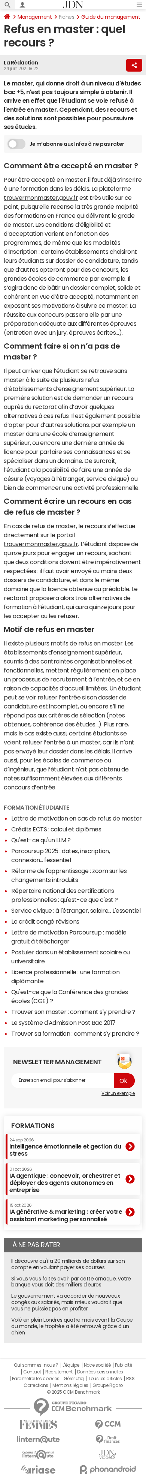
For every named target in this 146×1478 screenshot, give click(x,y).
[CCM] (107, 1424)
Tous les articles (105, 1378)
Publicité (123, 1365)
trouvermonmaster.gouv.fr (41, 198)
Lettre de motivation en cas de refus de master (76, 818)
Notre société (97, 1365)
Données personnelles (100, 1372)
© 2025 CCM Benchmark (73, 1392)
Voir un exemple (118, 1093)
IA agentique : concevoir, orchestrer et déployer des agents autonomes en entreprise (64, 1180)
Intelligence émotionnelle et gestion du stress (65, 1147)
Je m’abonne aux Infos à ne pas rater (76, 144)
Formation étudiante (36, 807)
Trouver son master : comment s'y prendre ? (73, 1012)
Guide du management (110, 16)
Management (35, 16)
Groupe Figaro (107, 1385)
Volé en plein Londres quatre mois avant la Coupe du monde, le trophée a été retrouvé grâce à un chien (72, 1326)
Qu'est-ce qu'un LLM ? (41, 840)
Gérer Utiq (74, 1378)
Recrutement (59, 1372)
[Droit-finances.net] (107, 1439)
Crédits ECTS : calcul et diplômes (56, 829)
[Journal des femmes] (38, 1424)
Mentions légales (70, 1385)
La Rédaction (21, 62)
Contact (32, 1372)
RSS (130, 1378)
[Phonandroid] (107, 1469)
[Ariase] (38, 1469)
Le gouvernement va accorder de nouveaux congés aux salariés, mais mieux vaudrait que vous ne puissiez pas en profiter (66, 1302)
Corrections (36, 1385)
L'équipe (71, 1365)
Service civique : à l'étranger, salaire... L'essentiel (75, 910)
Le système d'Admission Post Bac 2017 (63, 1023)
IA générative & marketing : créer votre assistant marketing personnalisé (65, 1212)
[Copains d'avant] (38, 1454)
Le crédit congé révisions (45, 921)
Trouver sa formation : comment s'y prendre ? (75, 1033)
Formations (32, 1125)
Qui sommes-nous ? (36, 1365)
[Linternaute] (38, 1439)
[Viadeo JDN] (107, 1454)
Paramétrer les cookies (35, 1378)
